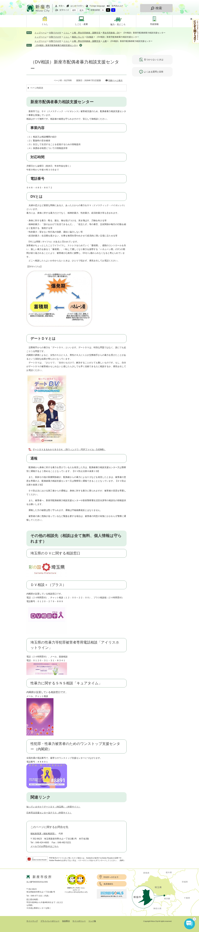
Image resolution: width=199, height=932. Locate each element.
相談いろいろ (78, 37)
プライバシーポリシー (49, 921)
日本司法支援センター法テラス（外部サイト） (49, 813)
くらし (66, 33)
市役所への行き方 (110, 877)
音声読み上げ (117, 6)
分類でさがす (55, 33)
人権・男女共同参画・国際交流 (86, 33)
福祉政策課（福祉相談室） (43, 833)
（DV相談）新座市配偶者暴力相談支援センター (56, 45)
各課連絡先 (108, 884)
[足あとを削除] (80, 45)
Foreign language (97, 6)
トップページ (41, 33)
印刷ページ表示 (115, 80)
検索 (159, 8)
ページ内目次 (36, 88)
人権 (105, 41)
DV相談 (89, 37)
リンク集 (92, 921)
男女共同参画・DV (111, 33)
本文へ (61, 6)
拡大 (82, 10)
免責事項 (66, 921)
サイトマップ (32, 921)
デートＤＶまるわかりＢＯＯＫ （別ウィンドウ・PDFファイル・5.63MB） (69, 449)
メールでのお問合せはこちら (44, 846)
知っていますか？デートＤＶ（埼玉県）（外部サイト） (53, 807)
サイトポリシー (79, 921)
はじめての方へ (77, 6)
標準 (74, 10)
